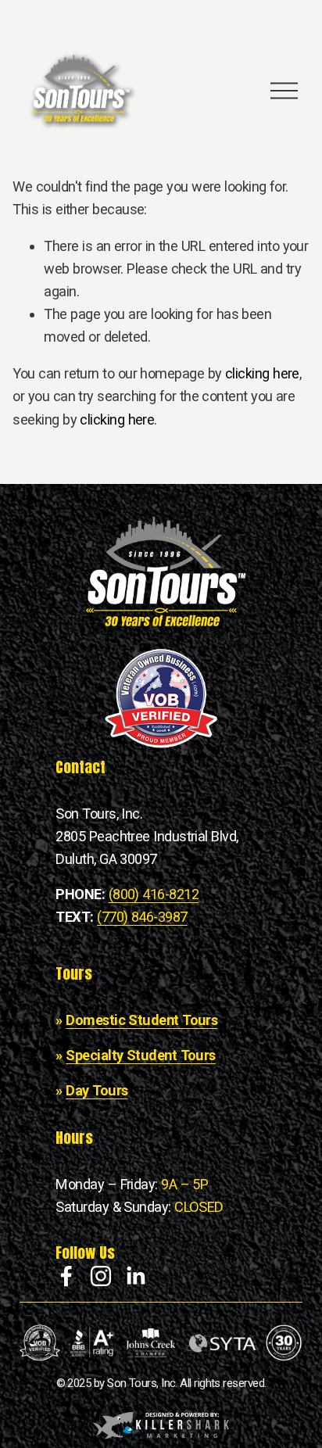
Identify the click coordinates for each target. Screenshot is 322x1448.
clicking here (262, 373)
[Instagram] (101, 1276)
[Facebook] (66, 1276)
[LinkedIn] (135, 1276)
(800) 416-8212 (154, 894)
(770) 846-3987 (142, 917)
